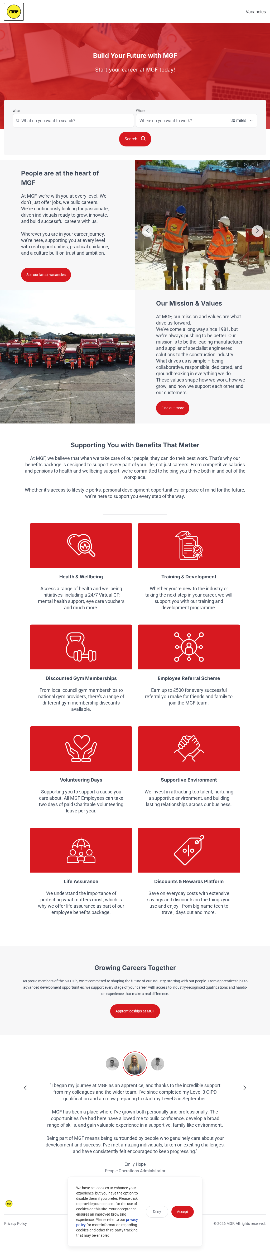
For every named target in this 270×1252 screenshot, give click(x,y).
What (16, 111)
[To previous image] (147, 231)
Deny (157, 1212)
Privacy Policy (15, 1223)
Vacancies (256, 11)
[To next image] (257, 231)
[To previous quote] (25, 1088)
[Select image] (188, 280)
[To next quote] (244, 1088)
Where (140, 111)
